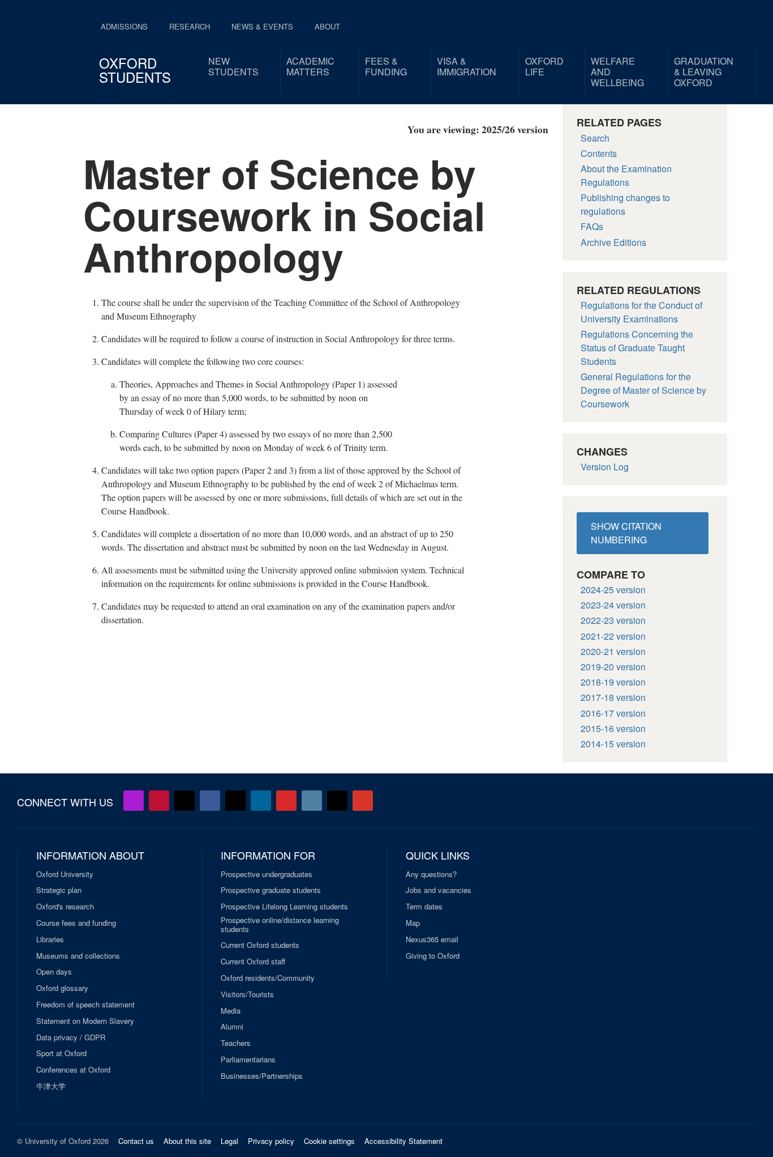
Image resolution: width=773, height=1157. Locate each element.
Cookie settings (329, 1140)
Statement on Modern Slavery (85, 1021)
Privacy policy (271, 1140)
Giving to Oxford (432, 955)
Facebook (210, 800)
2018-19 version (613, 681)
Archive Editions (613, 242)
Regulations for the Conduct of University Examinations (641, 312)
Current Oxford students (260, 945)
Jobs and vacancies (438, 890)
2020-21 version (613, 651)
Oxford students (135, 70)
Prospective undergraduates (266, 874)
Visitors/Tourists (247, 994)
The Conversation (363, 800)
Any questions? (431, 874)
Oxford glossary (62, 988)
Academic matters (310, 66)
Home (47, 45)
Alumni (232, 1026)
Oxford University (64, 874)
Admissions (124, 26)
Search (595, 137)
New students (233, 66)
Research (189, 26)
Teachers (236, 1043)
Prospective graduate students (271, 890)
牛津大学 (51, 1086)
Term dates (424, 906)
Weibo (286, 800)
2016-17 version (613, 713)
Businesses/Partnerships (262, 1076)
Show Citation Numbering (626, 533)
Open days (54, 971)
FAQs (592, 226)
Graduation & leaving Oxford (703, 71)
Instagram (312, 800)
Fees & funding (386, 66)
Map (413, 923)
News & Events (262, 26)
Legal (229, 1140)
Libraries (50, 939)
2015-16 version (613, 728)
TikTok (235, 800)
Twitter (184, 800)
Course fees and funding (76, 923)
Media (231, 1010)
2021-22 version (613, 636)
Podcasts (133, 800)
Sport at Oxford (61, 1053)
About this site (187, 1140)
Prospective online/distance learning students (280, 924)
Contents (599, 153)
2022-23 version (613, 620)
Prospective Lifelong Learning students (284, 906)
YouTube (159, 800)
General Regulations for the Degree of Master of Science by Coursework (643, 390)
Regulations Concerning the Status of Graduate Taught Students (637, 347)
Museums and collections (78, 955)
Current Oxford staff (253, 961)
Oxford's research (65, 906)
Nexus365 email (432, 939)
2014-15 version (613, 743)
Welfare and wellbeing (617, 71)
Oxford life (544, 66)
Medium (337, 800)
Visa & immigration (466, 66)
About (327, 26)
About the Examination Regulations (626, 175)
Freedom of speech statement (85, 1004)
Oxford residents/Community (268, 977)
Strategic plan (58, 890)
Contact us (136, 1140)
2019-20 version (613, 666)
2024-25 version (613, 589)
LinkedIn (261, 800)
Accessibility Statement (403, 1140)
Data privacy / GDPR (70, 1037)
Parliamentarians (248, 1059)
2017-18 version (613, 697)
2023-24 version (613, 604)
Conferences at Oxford (73, 1069)
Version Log (605, 466)
